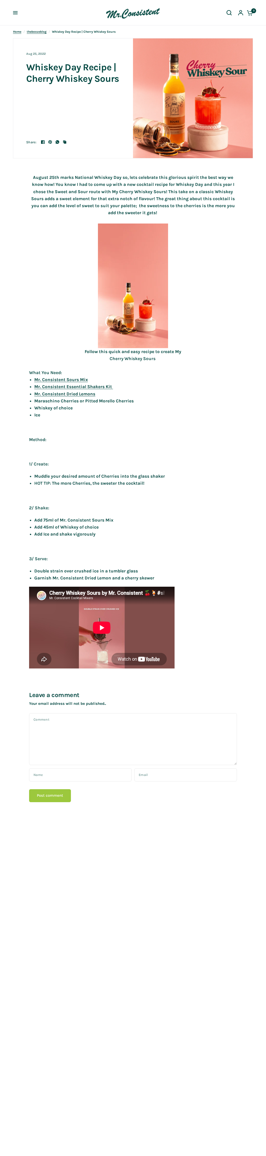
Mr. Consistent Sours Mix (61, 379)
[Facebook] (43, 142)
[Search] (229, 12)
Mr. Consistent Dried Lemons (64, 393)
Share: (31, 142)
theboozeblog (36, 31)
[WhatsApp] (57, 142)
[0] (248, 12)
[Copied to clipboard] (65, 142)
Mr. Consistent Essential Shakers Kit (73, 386)
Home (17, 31)
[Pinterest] (50, 142)
